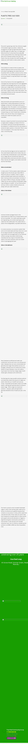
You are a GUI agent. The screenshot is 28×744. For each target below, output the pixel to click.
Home (2, 11)
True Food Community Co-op (15, 730)
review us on (10, 738)
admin (3, 18)
